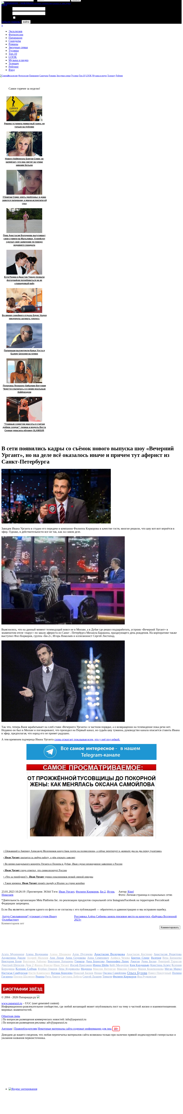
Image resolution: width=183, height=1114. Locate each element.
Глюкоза (80, 961)
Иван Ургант (66, 891)
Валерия (156, 957)
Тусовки (14, 50)
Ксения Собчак (26, 969)
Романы (13, 44)
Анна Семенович (98, 957)
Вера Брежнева (172, 957)
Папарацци (15, 37)
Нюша (98, 972)
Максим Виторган (104, 968)
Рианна (40, 976)
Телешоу (14, 63)
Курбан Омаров (47, 968)
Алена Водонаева (37, 954)
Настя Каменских (39, 972)
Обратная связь (10, 1016)
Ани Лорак (57, 957)
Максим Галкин (127, 968)
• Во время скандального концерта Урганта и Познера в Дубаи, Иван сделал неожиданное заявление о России (62, 864)
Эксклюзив (15, 31)
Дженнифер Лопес (117, 961)
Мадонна (86, 968)
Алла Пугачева (82, 954)
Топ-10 (13, 53)
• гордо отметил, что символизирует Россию (35, 870)
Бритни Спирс (140, 957)
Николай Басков (83, 972)
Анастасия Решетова (168, 954)
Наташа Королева (62, 972)
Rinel (131, 891)
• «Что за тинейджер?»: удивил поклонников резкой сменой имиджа (48, 876)
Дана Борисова (95, 961)
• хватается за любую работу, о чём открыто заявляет (39, 857)
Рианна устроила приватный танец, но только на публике (24, 125)
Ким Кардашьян (139, 965)
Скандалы (15, 40)
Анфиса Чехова (120, 957)
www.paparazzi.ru (11, 1003)
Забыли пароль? (11, 21)
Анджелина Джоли (13, 957)
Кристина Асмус (160, 965)
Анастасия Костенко (139, 954)
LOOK (13, 57)
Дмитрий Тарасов (170, 961)
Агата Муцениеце (12, 954)
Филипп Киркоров (87, 891)
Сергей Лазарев (92, 976)
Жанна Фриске (43, 965)
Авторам (6, 1028)
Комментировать (170, 927)
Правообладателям (25, 1028)
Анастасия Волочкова (109, 954)
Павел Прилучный (159, 972)
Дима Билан (149, 961)
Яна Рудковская (146, 976)
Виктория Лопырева (60, 961)
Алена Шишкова (60, 954)
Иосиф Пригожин (81, 965)
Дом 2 (29, 965)
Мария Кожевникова (150, 968)
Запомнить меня (26, 17)
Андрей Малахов (37, 957)
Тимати (107, 976)
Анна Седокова (75, 957)
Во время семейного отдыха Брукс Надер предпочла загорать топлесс (24, 317)
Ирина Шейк (101, 965)
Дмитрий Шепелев (12, 965)
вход (4, 4)
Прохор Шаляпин (24, 976)
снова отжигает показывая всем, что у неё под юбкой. (87, 739)
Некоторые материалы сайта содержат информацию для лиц (78, 1028)
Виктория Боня (11, 961)
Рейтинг (14, 66)
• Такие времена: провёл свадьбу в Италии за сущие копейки (44, 883)
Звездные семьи (18, 47)
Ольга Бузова (137, 973)
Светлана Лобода (71, 976)
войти (26, 22)
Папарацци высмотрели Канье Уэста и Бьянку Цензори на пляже (24, 352)
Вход (12, 69)
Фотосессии (16, 34)
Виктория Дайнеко (34, 961)
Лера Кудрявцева (69, 968)
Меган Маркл (173, 968)
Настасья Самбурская (14, 972)
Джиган (135, 961)
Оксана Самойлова (114, 972)
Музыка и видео (18, 60)
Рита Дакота (52, 976)
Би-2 (103, 891)
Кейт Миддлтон (119, 965)
